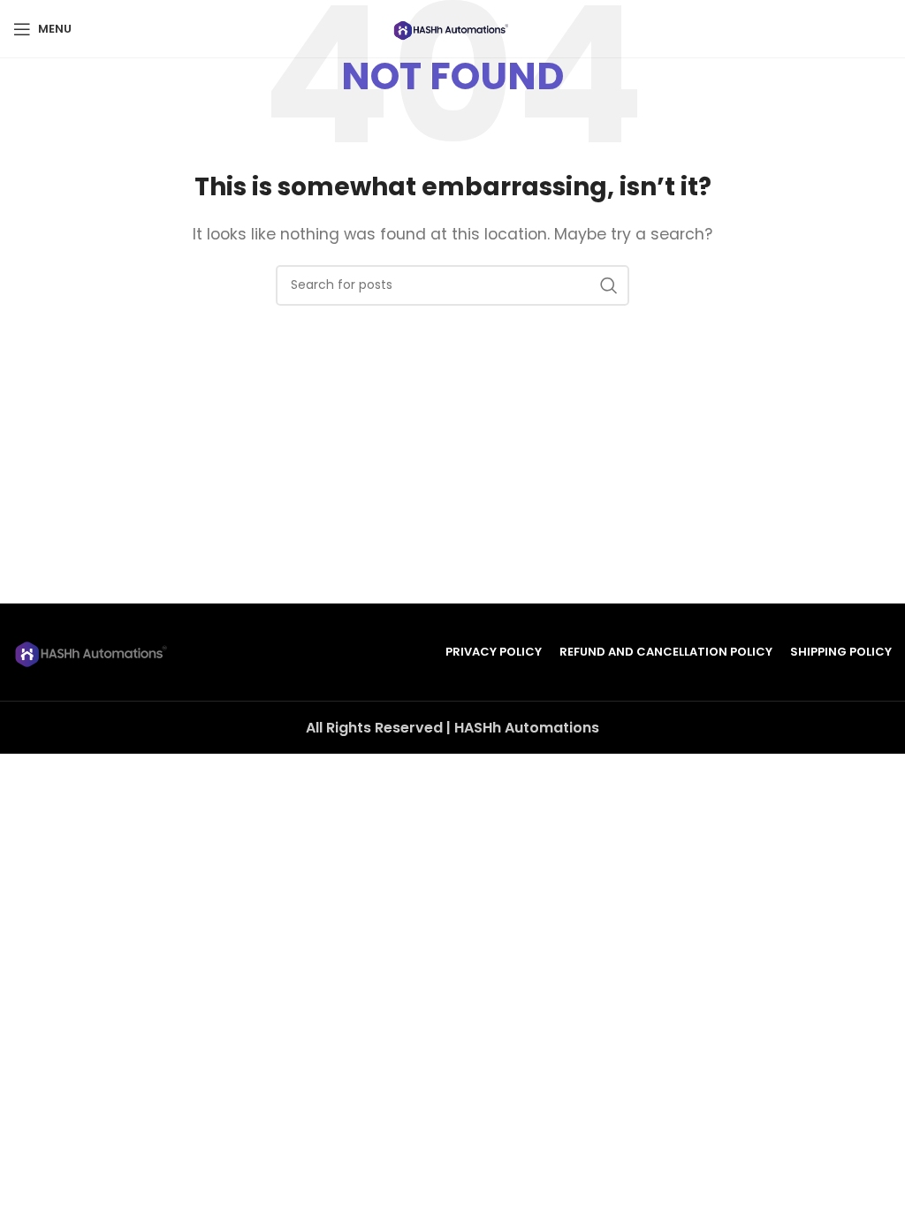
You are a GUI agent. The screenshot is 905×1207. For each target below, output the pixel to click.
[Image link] (92, 651)
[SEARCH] (609, 285)
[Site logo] (452, 28)
